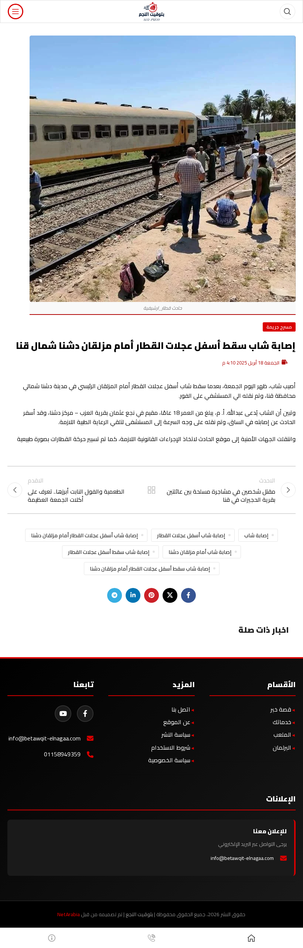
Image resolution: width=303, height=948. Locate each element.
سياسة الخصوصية (169, 760)
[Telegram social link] (114, 595)
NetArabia (68, 914)
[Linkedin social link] (133, 595)
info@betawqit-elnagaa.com (44, 738)
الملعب (282, 734)
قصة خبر (280, 709)
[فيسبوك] (85, 713)
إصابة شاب (256, 535)
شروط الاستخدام (170, 747)
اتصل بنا (180, 709)
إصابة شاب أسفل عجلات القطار (191, 535)
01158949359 (62, 754)
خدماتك (282, 722)
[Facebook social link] (188, 595)
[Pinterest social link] (151, 595)
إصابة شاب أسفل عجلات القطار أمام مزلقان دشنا (84, 535)
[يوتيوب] (63, 713)
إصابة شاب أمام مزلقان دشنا (199, 552)
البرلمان (282, 747)
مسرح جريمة (279, 326)
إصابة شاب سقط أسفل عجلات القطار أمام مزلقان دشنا (150, 569)
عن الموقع (176, 721)
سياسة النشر (175, 734)
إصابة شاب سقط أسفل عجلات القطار (108, 552)
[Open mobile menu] (15, 11)
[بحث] (287, 11)
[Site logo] (151, 10)
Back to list (151, 490)
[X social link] (170, 595)
